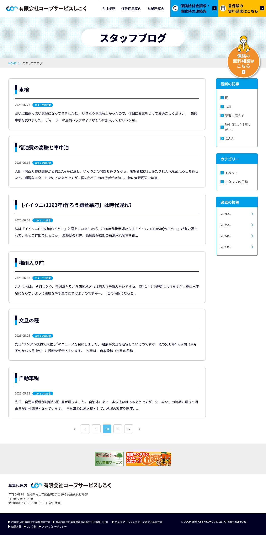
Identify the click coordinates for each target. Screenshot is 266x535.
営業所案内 (156, 8)
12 (129, 428)
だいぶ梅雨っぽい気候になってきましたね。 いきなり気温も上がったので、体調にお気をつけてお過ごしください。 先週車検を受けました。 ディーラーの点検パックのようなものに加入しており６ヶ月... (106, 116)
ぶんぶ (230, 138)
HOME (12, 63)
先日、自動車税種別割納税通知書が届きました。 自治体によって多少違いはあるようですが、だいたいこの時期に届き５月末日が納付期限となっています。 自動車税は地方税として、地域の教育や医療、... (106, 405)
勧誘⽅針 (16, 526)
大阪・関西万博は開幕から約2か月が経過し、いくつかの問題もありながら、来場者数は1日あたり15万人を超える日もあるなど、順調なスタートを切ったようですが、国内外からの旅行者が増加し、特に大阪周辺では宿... (106, 174)
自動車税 (29, 378)
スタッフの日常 (43, 105)
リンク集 (31, 526)
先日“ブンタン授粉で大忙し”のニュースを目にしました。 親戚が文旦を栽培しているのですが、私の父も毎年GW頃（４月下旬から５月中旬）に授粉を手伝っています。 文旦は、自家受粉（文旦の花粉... (106, 347)
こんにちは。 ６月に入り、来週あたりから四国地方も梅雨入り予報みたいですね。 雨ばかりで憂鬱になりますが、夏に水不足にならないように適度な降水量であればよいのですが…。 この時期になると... (107, 290)
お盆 (228, 106)
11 (118, 428)
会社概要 (108, 8)
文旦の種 (29, 320)
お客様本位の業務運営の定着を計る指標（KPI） (82, 522)
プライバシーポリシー (54, 526)
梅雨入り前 (31, 262)
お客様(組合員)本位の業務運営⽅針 (30, 522)
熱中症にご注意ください (238, 127)
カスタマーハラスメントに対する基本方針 (138, 522)
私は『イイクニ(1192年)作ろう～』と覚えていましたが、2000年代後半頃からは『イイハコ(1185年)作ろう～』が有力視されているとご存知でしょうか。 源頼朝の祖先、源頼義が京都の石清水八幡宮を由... (106, 232)
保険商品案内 (131, 8)
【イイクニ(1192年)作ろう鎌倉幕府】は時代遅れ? (75, 204)
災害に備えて (234, 115)
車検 (24, 89)
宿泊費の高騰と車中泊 (44, 147)
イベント (231, 172)
